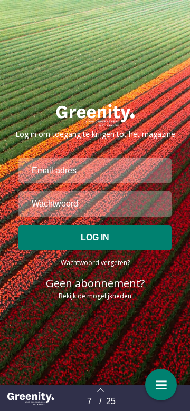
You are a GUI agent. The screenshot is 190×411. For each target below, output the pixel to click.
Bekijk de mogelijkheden (95, 295)
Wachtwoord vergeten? (95, 262)
